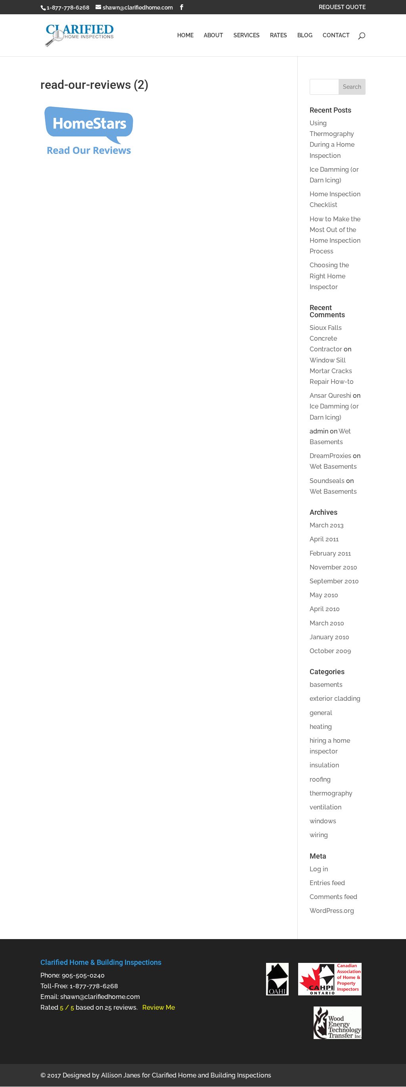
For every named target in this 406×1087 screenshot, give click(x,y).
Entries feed (327, 883)
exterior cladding (335, 698)
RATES (278, 35)
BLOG (304, 35)
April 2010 (325, 609)
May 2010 (324, 595)
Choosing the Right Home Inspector (329, 275)
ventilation (325, 807)
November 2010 (333, 567)
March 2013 (327, 525)
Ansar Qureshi (330, 395)
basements (326, 684)
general (321, 713)
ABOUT (213, 35)
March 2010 (327, 623)
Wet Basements (333, 466)
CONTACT (336, 35)
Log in (319, 869)
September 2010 (334, 581)
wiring (319, 835)
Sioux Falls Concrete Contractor (326, 338)
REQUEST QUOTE (342, 7)
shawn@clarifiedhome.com (100, 997)
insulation (324, 765)
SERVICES (247, 35)
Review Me (158, 1007)
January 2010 (329, 637)
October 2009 (330, 651)
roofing (320, 779)
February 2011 (330, 553)
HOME (185, 35)
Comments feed (333, 897)
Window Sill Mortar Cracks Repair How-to (332, 371)
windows (323, 821)
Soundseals (327, 481)
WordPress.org (332, 910)
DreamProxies (330, 456)
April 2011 (324, 539)
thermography (331, 793)
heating (321, 726)
